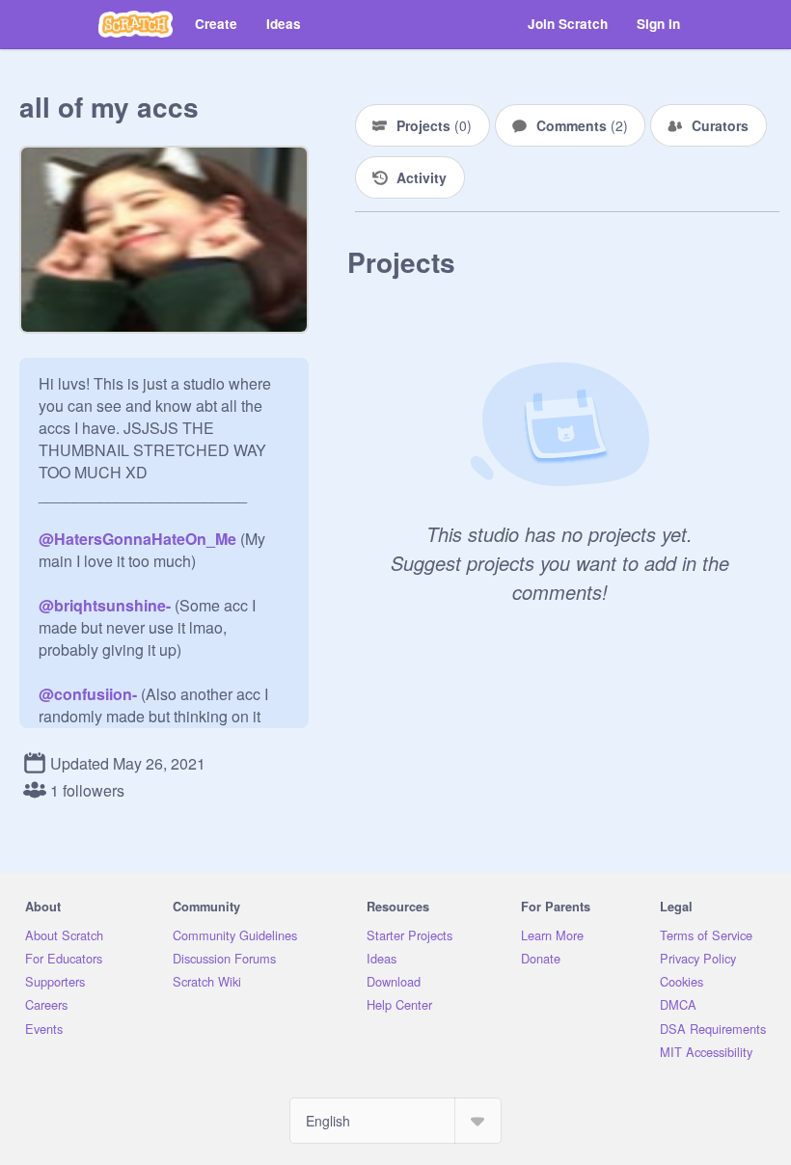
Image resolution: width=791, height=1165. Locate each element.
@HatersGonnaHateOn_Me (137, 539)
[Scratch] (135, 24)
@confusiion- (88, 694)
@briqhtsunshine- (105, 605)
